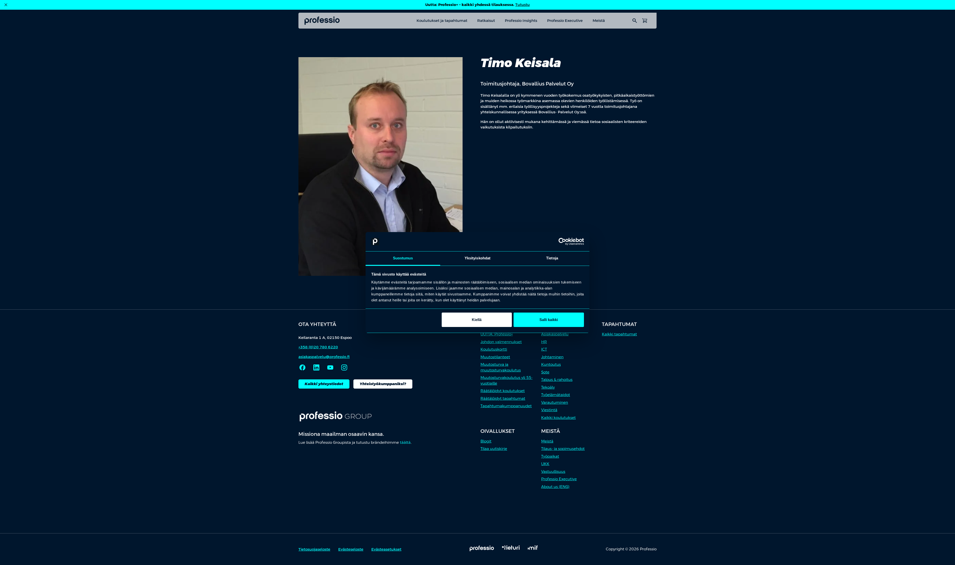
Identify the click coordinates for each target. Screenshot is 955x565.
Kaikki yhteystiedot (324, 384)
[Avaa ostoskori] (645, 21)
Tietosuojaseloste (314, 549)
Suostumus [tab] (403, 258)
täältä (405, 442)
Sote (545, 372)
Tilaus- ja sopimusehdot (563, 448)
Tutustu (522, 4)
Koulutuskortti (493, 349)
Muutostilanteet (495, 357)
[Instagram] (344, 367)
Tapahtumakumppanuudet (506, 406)
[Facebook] (302, 367)
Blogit (485, 441)
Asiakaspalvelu (555, 334)
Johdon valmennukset (501, 342)
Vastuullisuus (553, 471)
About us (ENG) (555, 486)
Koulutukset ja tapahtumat (442, 20)
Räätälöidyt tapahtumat (502, 398)
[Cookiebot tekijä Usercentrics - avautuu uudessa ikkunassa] (562, 241)
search (635, 20)
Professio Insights (521, 20)
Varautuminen (554, 402)
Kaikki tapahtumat (619, 334)
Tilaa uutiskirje (493, 448)
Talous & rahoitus (557, 379)
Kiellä (476, 320)
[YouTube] (330, 367)
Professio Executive (565, 20)
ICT (544, 349)
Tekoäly (548, 387)
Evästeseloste (350, 549)
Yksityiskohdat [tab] (477, 258)
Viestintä (549, 410)
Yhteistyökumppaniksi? (383, 384)
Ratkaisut (486, 20)
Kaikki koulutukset (558, 417)
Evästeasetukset (386, 549)
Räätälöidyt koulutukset (502, 391)
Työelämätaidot (555, 395)
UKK (545, 464)
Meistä (599, 20)
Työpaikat (550, 456)
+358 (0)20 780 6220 (318, 347)
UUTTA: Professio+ (496, 334)
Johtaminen (552, 357)
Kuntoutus (551, 364)
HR (544, 342)
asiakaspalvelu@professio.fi (324, 357)
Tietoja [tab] (552, 258)
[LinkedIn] (316, 367)
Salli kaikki (548, 320)
